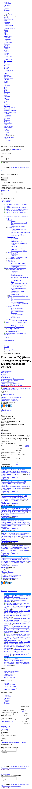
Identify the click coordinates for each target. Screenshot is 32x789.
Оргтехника (11, 227)
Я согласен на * (16, 766)
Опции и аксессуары (17, 234)
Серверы (13, 244)
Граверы (13, 272)
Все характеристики (6, 410)
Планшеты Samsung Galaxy (19, 251)
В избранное (13, 399)
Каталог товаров (6, 200)
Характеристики (5, 383)
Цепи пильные (15, 305)
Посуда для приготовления (19, 320)
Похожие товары (5, 385)
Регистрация (7, 140)
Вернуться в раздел (6, 379)
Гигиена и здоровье (13, 328)
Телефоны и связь (13, 252)
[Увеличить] (16, 389)
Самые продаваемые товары (9, 591)
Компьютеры (11, 237)
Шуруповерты (15, 294)
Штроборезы (14, 292)
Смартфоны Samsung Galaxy (19, 257)
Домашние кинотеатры (14, 258)
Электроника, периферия (11, 671)
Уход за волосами (13, 324)
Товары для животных (10, 677)
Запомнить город (9, 137)
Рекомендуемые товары (11, 688)
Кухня (9, 319)
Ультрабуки (14, 246)
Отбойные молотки (16, 280)
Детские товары (19, 210)
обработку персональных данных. (21, 167)
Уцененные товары (9, 689)
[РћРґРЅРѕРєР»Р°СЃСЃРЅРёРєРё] (4, 405)
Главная (6, 2)
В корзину (11, 394)
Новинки (6, 683)
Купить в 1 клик (16, 397)
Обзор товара (4, 380)
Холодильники (15, 317)
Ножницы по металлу (17, 279)
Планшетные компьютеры (15, 247)
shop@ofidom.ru (25, 711)
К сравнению (14, 400)
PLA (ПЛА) (4, 413)
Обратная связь (5, 726)
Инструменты (21, 269)
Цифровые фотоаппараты (18, 265)
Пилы (12, 282)
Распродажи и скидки (10, 686)
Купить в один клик (20, 768)
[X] (9, 405)
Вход (5, 138)
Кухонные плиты (16, 310)
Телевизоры (11, 260)
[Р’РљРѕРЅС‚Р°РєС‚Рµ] (2, 405)
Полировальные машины (18, 285)
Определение (8, 14)
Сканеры (13, 230)
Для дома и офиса (21, 207)
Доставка (6, 6)
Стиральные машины (17, 314)
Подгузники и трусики (17, 330)
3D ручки (13, 221)
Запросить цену (16, 786)
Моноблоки (14, 238)
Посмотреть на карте (7, 721)
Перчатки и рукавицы (17, 302)
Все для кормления (13, 331)
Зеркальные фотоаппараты (18, 263)
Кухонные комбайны (17, 308)
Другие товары (27, 445)
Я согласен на (16, 167)
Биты (12, 300)
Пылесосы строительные (18, 286)
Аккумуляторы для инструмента (20, 299)
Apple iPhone (14, 254)
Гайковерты (14, 271)
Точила (13, 289)
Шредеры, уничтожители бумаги (20, 232)
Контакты (7, 5)
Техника (10, 306)
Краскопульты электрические (19, 277)
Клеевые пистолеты (17, 275)
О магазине (7, 3)
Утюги (13, 316)
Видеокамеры (15, 266)
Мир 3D (10, 220)
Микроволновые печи (17, 311)
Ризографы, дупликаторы (18, 229)
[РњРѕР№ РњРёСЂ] (6, 405)
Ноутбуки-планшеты (17, 241)
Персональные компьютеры (19, 243)
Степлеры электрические (18, 288)
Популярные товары (10, 684)
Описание (4, 382)
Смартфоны (14, 255)
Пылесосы (14, 313)
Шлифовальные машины (18, 291)
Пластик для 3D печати (18, 226)
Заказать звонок (16, 149)
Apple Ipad (14, 249)
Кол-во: (3, 738)
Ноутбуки (14, 240)
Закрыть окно (5, 190)
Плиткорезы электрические (19, 283)
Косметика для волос (17, 325)
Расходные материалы (17, 235)
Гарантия (6, 10)
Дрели (13, 274)
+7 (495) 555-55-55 (6, 727)
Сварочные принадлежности (19, 303)
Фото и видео (11, 261)
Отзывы (6, 8)
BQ (2, 432)
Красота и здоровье (22, 209)
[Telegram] (11, 405)
